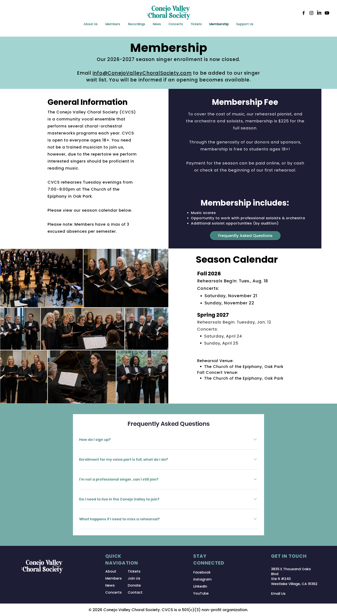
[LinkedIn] (319, 13)
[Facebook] (303, 13)
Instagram (202, 579)
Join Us (134, 578)
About (110, 571)
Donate (134, 585)
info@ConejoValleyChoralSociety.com (142, 73)
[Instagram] (311, 13)
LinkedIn (200, 586)
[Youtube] (327, 13)
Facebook (202, 572)
